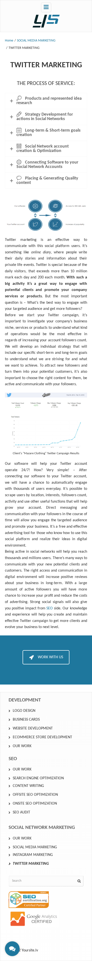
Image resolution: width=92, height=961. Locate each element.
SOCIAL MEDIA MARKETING (36, 40)
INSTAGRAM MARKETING (33, 855)
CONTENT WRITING (28, 786)
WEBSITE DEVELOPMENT (33, 728)
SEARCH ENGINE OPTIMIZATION (38, 778)
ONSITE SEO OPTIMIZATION (35, 804)
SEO (49, 608)
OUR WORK (22, 746)
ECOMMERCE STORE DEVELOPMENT (42, 737)
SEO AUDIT (21, 812)
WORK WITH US (50, 657)
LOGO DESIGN (24, 711)
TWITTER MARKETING (31, 864)
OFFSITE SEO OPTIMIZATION (35, 795)
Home (9, 40)
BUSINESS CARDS (26, 720)
